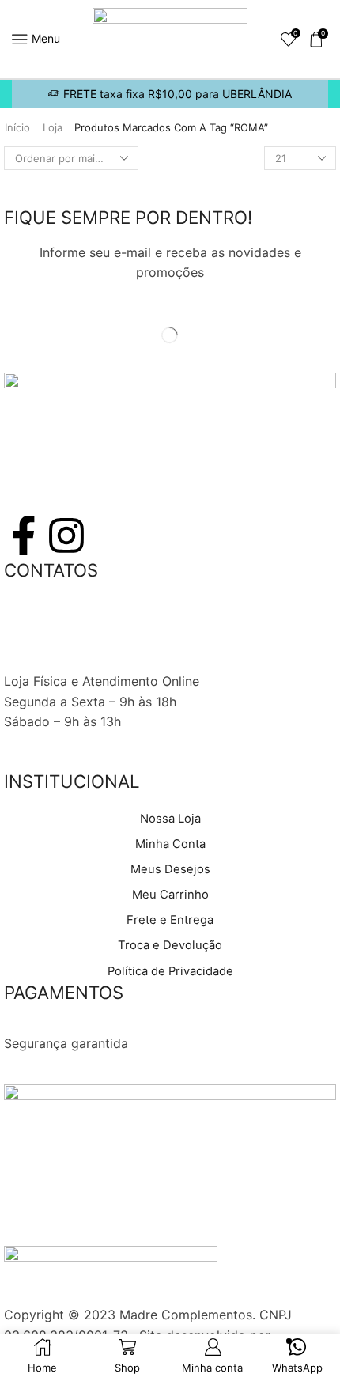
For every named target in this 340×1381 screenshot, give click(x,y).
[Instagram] (66, 535)
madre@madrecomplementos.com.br (114, 660)
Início (17, 127)
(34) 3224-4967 (52, 620)
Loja (52, 127)
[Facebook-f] (23, 535)
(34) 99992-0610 (56, 641)
